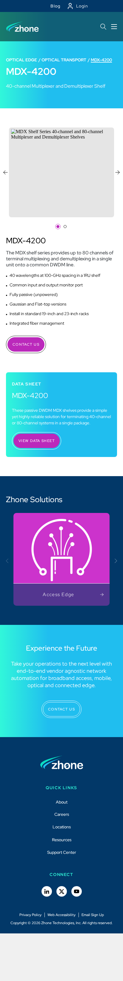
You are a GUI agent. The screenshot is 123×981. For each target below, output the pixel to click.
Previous (5, 172)
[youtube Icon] (76, 891)
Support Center (61, 852)
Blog (55, 6)
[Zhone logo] (22, 26)
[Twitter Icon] (61, 891)
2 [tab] (65, 226)
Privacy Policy (30, 914)
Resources (61, 839)
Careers (61, 814)
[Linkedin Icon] (46, 891)
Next (117, 172)
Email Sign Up (93, 914)
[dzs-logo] (61, 762)
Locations (62, 827)
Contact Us (26, 344)
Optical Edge (21, 60)
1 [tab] (57, 226)
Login (82, 6)
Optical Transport (63, 60)
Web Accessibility (61, 914)
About (61, 802)
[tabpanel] (61, 172)
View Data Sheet (37, 440)
